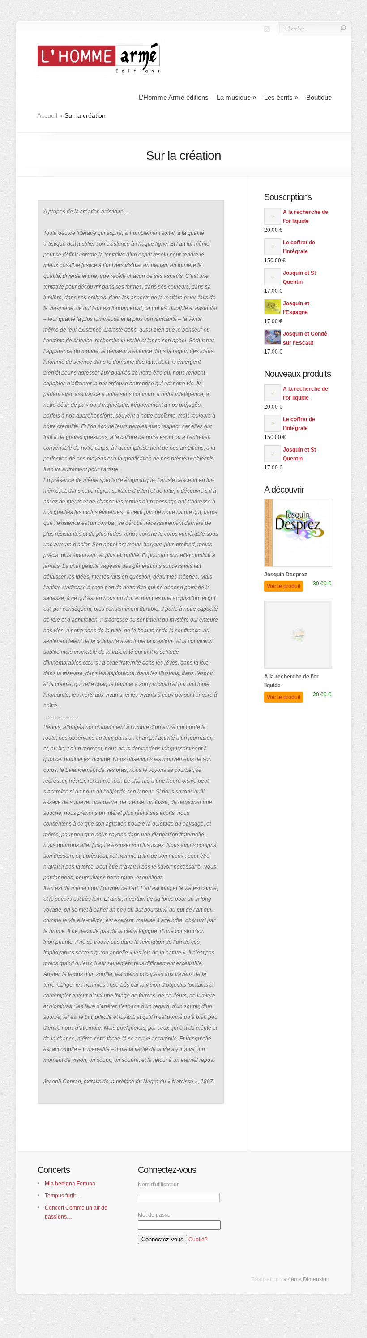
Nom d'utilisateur (158, 1184)
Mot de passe (154, 1215)
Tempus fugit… (63, 1196)
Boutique (319, 97)
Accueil (47, 115)
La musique (236, 97)
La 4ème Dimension (304, 1279)
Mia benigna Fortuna (70, 1183)
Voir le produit (283, 586)
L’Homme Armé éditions (174, 97)
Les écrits (281, 97)
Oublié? (198, 1239)
